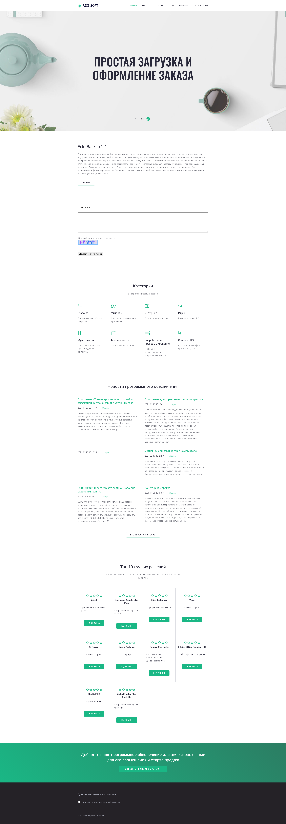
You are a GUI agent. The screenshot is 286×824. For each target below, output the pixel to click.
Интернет (151, 313)
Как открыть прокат (157, 488)
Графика (83, 313)
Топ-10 (171, 5)
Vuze (192, 600)
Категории (146, 5)
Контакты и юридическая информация (101, 802)
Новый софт (184, 5)
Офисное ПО (186, 340)
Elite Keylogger (159, 600)
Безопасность (120, 340)
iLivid (94, 600)
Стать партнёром (201, 5)
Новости (159, 5)
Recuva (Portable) (159, 647)
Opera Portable (127, 647)
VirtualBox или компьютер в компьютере (171, 451)
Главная (133, 5)
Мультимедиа (86, 340)
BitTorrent (94, 647)
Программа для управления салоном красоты (174, 399)
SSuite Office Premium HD (192, 647)
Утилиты (117, 313)
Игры (181, 313)
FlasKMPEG (94, 694)
